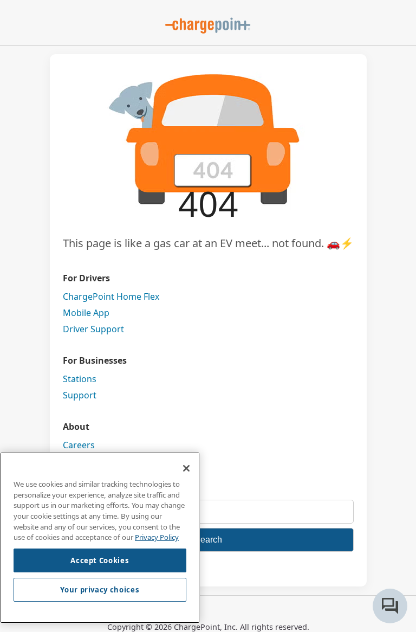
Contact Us (85, 461)
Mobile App (86, 313)
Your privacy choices (99, 590)
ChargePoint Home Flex (111, 296)
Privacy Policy (157, 537)
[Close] (186, 468)
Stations (79, 379)
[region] (100, 537)
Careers (79, 445)
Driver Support (93, 329)
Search (208, 539)
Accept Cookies (99, 560)
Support (79, 395)
